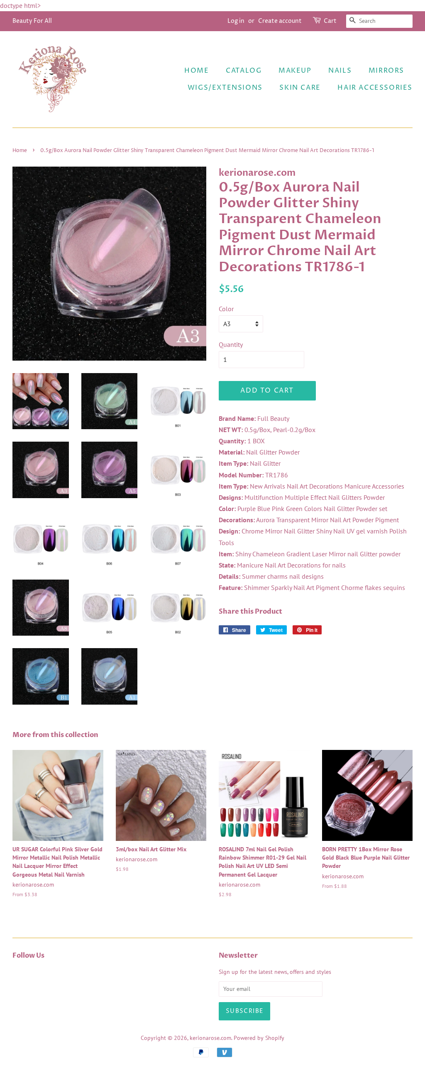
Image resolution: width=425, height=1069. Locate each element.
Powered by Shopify (259, 1038)
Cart (330, 21)
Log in (235, 21)
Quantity (231, 344)
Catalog (243, 70)
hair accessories (375, 87)
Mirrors (386, 70)
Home (196, 70)
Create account (280, 21)
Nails (340, 70)
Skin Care (299, 87)
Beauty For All (32, 21)
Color (226, 309)
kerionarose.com (210, 1038)
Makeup (295, 70)
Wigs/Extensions (225, 87)
